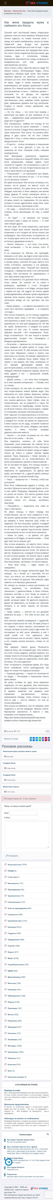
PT (46, 739)
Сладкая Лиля (9, 763)
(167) (15, 1008)
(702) (18, 964)
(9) (12, 870)
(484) (13, 970)
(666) (15, 914)
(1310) (17, 920)
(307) (14, 1027)
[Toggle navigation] (5, 3)
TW (36, 739)
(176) (15, 883)
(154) (15, 1039)
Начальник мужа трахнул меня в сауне (20, 751)
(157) (14, 1033)
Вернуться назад (11, 738)
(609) (15, 1020)
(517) (14, 1058)
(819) (14, 1064)
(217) (13, 952)
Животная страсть (11, 786)
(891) (20, 908)
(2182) (14, 1002)
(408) (14, 933)
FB (34, 739)
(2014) (15, 927)
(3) (17, 1077)
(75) (16, 895)
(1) (14, 877)
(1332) (17, 995)
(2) (11, 1070)
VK (49, 739)
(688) (16, 939)
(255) (16, 977)
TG (31, 739)
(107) (16, 902)
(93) (16, 889)
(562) (13, 1014)
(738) (14, 983)
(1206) (15, 1045)
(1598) (14, 945)
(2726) (13, 958)
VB (43, 739)
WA (40, 739)
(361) (14, 989)
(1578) (17, 864)
